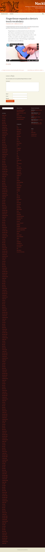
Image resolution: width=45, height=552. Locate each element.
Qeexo (29, 28)
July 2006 (3, 524)
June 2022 (3, 200)
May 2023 (3, 181)
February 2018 (4, 288)
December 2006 (4, 516)
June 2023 (3, 179)
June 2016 (3, 322)
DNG (17, 161)
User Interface (20, 23)
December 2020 (4, 230)
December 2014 (4, 353)
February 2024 (4, 166)
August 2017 (4, 298)
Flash (17, 165)
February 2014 (4, 370)
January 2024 (4, 167)
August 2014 (4, 359)
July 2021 (3, 218)
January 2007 (4, 514)
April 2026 (3, 122)
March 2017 (4, 307)
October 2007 (4, 499)
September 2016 (5, 317)
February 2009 (4, 471)
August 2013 (4, 380)
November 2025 (4, 130)
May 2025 (3, 140)
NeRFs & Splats (19, 209)
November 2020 (4, 232)
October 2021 (4, 213)
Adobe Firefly (19, 129)
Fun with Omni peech (20, 119)
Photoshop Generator (20, 216)
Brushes (18, 144)
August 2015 (4, 339)
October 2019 (4, 254)
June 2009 (3, 465)
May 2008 (3, 487)
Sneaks (18, 233)
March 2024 (4, 164)
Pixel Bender (19, 219)
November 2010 (4, 436)
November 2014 (4, 354)
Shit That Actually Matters (21, 229)
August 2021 (4, 217)
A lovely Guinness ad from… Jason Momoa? (36, 114)
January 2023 (4, 188)
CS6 (17, 155)
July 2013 (3, 381)
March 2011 (4, 429)
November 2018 (4, 273)
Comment (8, 81)
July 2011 (3, 422)
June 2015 (3, 342)
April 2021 (3, 223)
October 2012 (4, 397)
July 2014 (3, 361)
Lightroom (18, 195)
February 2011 (4, 431)
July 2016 (3, 320)
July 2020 (3, 239)
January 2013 (4, 392)
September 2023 (5, 174)
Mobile (16, 23)
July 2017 (3, 300)
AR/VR (18, 139)
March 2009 (4, 470)
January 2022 (4, 208)
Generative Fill (19, 168)
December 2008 (4, 475)
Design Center (19, 160)
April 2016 (3, 325)
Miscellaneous (19, 199)
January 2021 (4, 229)
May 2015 (3, 344)
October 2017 (4, 295)
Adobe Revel (19, 133)
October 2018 (4, 274)
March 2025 (4, 144)
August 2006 (4, 522)
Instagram (18, 189)
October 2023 (4, 173)
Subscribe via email (4, 13)
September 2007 (5, 500)
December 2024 (4, 149)
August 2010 (4, 441)
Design (18, 158)
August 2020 (4, 237)
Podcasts (18, 221)
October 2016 (4, 315)
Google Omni (19, 172)
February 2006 (4, 533)
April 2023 (3, 183)
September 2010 (5, 439)
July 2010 (3, 443)
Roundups (18, 226)
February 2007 (4, 512)
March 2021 (4, 225)
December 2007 (4, 495)
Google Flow (19, 170)
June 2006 (3, 526)
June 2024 (3, 159)
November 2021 (4, 212)
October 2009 (4, 458)
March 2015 (4, 347)
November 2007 (4, 497)
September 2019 (5, 256)
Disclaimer (11, 13)
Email (7, 96)
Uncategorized (19, 243)
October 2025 (4, 132)
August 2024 (4, 156)
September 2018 (5, 276)
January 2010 (4, 453)
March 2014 (4, 368)
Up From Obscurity (20, 245)
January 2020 (4, 249)
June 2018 (3, 281)
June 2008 (3, 485)
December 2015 (4, 332)
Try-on (18, 240)
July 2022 (3, 198)
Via (9, 64)
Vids (17, 248)
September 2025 (5, 133)
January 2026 (4, 127)
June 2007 (3, 505)
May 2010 (3, 446)
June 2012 (3, 404)
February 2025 (4, 145)
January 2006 (4, 534)
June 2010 (3, 444)
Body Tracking (19, 143)
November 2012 (4, 395)
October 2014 (4, 356)
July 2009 (3, 463)
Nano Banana (19, 207)
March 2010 (4, 449)
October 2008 (4, 478)
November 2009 (4, 456)
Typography (19, 241)
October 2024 (4, 152)
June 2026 (3, 118)
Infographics (19, 187)
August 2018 (4, 278)
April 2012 (3, 407)
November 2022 (4, 191)
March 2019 (4, 266)
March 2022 (4, 205)
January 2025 (4, 147)
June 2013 (3, 383)
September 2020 (5, 235)
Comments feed (34, 134)
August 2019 (4, 257)
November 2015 (4, 334)
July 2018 (3, 280)
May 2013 (3, 385)
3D (17, 126)
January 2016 (4, 330)
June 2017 (3, 302)
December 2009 (4, 454)
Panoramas (18, 212)
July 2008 (3, 483)
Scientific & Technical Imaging (21, 228)
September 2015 (5, 337)
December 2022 (4, 190)
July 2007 (3, 504)
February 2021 (4, 227)
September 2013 (5, 378)
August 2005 (4, 543)
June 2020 (3, 240)
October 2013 (4, 376)
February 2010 (4, 451)
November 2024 (4, 150)
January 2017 (4, 310)
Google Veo (19, 175)
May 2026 (3, 120)
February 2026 (4, 125)
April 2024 (3, 162)
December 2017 (4, 291)
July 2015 (3, 341)
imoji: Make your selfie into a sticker (35, 70)
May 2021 (3, 222)
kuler (17, 194)
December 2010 (4, 434)
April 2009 (3, 468)
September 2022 (5, 195)
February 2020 (4, 247)
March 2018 (4, 286)
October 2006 (4, 519)
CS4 (17, 151)
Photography (19, 214)
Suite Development (20, 236)
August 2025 (4, 135)
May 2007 (3, 507)
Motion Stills (19, 202)
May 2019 (3, 263)
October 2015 (4, 336)
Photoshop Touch (19, 217)
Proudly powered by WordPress (22, 549)
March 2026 (4, 123)
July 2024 (3, 157)
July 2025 (3, 137)
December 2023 (4, 169)
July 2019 (3, 259)
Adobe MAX (18, 131)
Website (7, 98)
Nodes (18, 211)
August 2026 (4, 115)
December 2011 (4, 414)
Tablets (18, 238)
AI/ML (17, 138)
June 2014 (3, 363)
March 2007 (4, 511)
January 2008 (4, 494)
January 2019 (4, 269)
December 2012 (4, 393)
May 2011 (3, 426)
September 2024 (5, 154)
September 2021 (5, 215)
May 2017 (3, 303)
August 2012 (4, 400)
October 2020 (4, 234)
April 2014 (3, 366)
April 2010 (3, 448)
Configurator (19, 148)
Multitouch (18, 206)
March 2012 (4, 409)
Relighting (18, 224)
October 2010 (4, 437)
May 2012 (3, 405)
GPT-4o (18, 177)
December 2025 (4, 128)
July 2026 (3, 116)
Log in (32, 130)
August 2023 (4, 176)
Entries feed (33, 132)
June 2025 (3, 139)
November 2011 (4, 415)
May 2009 (3, 466)
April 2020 (3, 244)
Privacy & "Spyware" (20, 223)
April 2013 (3, 387)
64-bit (18, 127)
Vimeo (7, 64)
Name (7, 93)
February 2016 (4, 329)
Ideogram (18, 180)
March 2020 (4, 246)
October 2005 (4, 539)
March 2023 (4, 184)
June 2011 (3, 424)
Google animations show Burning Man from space (12, 70)
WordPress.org (33, 135)
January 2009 (4, 473)
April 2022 (3, 203)
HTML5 (18, 178)
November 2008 (4, 477)
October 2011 (4, 417)
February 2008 (4, 492)
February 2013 (4, 390)
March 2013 (4, 388)
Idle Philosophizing (20, 182)
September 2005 (5, 541)
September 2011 (5, 419)
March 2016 (4, 327)
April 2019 (3, 264)
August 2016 (4, 319)
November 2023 (4, 171)
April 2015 (3, 346)
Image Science (19, 185)
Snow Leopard (19, 234)
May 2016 (3, 324)
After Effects (19, 136)
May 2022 (3, 201)
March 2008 (4, 490)
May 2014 (3, 364)
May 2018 (3, 283)
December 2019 (4, 251)
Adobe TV (18, 134)
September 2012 (5, 398)
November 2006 (4, 517)
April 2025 (3, 142)
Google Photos (19, 173)
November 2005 (4, 538)
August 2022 (4, 196)
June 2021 (3, 220)
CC (17, 146)
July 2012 (3, 402)
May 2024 (3, 161)
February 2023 (4, 186)
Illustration (18, 183)
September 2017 (5, 297)
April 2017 (3, 305)
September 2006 (5, 521)
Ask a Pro (18, 141)
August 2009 (4, 461)
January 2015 (4, 351)
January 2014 (4, 371)
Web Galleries (19, 250)
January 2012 (4, 412)
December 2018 (4, 271)
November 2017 (4, 293)
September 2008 (5, 480)
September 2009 (5, 460)
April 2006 (3, 529)
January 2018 (4, 290)
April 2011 (3, 427)
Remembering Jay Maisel (21, 117)
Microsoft (18, 197)
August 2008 (4, 482)
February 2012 (4, 410)
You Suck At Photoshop (20, 251)
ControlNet (18, 150)
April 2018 (3, 285)
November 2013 (4, 375)
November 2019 (4, 252)
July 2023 (3, 178)
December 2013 (4, 373)
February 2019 (4, 268)
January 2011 (4, 432)
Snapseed (18, 231)
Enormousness (19, 163)
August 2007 (4, 502)
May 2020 (3, 242)
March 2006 (4, 531)
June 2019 (3, 261)
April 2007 (3, 509)
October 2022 (4, 193)
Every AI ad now (19, 115)
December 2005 (4, 536)
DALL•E (18, 156)
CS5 (17, 153)
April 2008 (3, 488)
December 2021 (4, 210)
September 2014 (5, 358)
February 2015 (4, 349)
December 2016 (4, 312)
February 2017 (4, 308)
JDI (17, 192)
